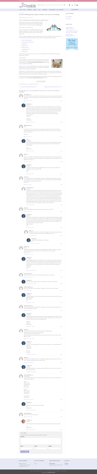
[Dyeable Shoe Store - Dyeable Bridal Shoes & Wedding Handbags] (27, 5)
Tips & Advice (68, 19)
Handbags (29, 9)
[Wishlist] (69, 5)
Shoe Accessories (49, 471)
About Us (66, 0)
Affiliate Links (62, 0)
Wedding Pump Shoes (26, 49)
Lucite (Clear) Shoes (35, 54)
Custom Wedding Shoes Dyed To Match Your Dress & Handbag (72, 31)
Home (21, 9)
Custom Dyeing (21, 13)
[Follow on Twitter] (20, 0)
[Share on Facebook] (37, 81)
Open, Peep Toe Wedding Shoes (28, 42)
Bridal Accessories (56, 471)
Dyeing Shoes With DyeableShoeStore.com (29, 87)
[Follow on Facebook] (19, 0)
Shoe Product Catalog (29, 27)
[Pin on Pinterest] (43, 81)
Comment (22, 436)
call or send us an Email (26, 66)
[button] (72, 5)
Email (36, 446)
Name (21, 446)
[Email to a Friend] (41, 81)
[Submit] (65, 5)
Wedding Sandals (25, 47)
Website (50, 446)
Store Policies (71, 0)
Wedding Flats (24, 44)
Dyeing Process (52, 9)
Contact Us (76, 0)
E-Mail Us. (46, 78)
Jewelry (35, 9)
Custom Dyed (28, 25)
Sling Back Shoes (25, 46)
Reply (61, 122)
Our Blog (57, 0)
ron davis (31, 17)
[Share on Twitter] (39, 81)
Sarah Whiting (29, 188)
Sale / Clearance (60, 9)
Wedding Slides (25, 51)
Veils (39, 9)
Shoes (24, 9)
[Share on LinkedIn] (44, 81)
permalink (36, 84)
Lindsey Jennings (27, 273)
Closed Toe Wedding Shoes (27, 40)
